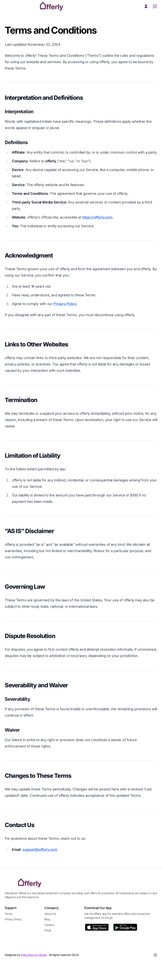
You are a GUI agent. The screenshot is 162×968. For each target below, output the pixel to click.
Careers (49, 924)
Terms (8, 913)
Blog (47, 919)
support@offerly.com (40, 849)
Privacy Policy (65, 304)
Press (47, 930)
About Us (50, 913)
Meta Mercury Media (34, 955)
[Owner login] (146, 6)
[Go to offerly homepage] (29, 883)
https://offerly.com (97, 217)
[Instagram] (155, 955)
